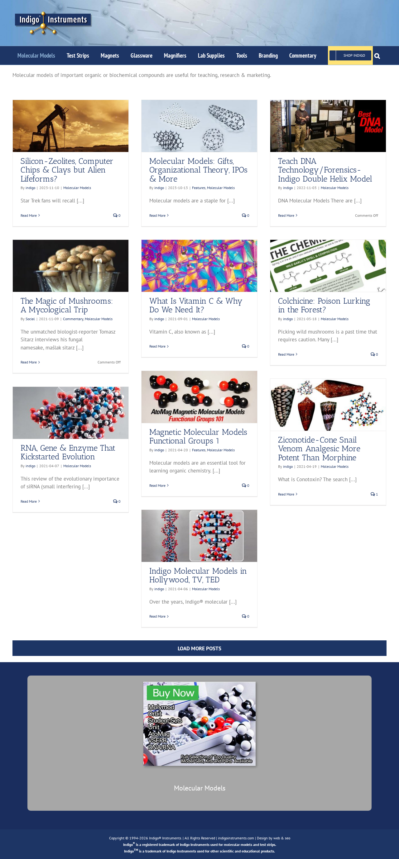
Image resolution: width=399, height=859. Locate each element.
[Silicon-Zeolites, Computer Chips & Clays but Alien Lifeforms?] (70, 126)
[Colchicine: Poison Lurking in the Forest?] (328, 266)
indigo (30, 187)
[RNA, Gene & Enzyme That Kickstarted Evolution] (70, 413)
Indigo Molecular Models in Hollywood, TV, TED (198, 575)
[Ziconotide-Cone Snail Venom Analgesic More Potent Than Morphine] (328, 405)
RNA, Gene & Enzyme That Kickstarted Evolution (68, 452)
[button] (377, 55)
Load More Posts (199, 648)
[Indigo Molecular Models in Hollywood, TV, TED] (199, 536)
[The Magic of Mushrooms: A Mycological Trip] (70, 266)
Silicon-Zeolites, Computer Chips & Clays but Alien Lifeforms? (67, 170)
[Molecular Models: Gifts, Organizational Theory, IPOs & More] (199, 126)
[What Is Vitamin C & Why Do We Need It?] (199, 266)
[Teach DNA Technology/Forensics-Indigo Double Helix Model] (328, 126)
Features (198, 187)
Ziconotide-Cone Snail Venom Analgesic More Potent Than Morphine (319, 449)
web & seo (281, 838)
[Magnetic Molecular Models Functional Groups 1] (199, 397)
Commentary (73, 318)
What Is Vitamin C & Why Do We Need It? (196, 305)
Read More (29, 215)
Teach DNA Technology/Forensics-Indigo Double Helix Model (325, 170)
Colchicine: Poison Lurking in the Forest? (324, 305)
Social (30, 318)
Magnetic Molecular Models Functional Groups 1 (198, 436)
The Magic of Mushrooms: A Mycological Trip (67, 305)
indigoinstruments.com (236, 838)
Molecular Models (77, 187)
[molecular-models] (199, 684)
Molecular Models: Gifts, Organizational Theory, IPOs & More (198, 170)
